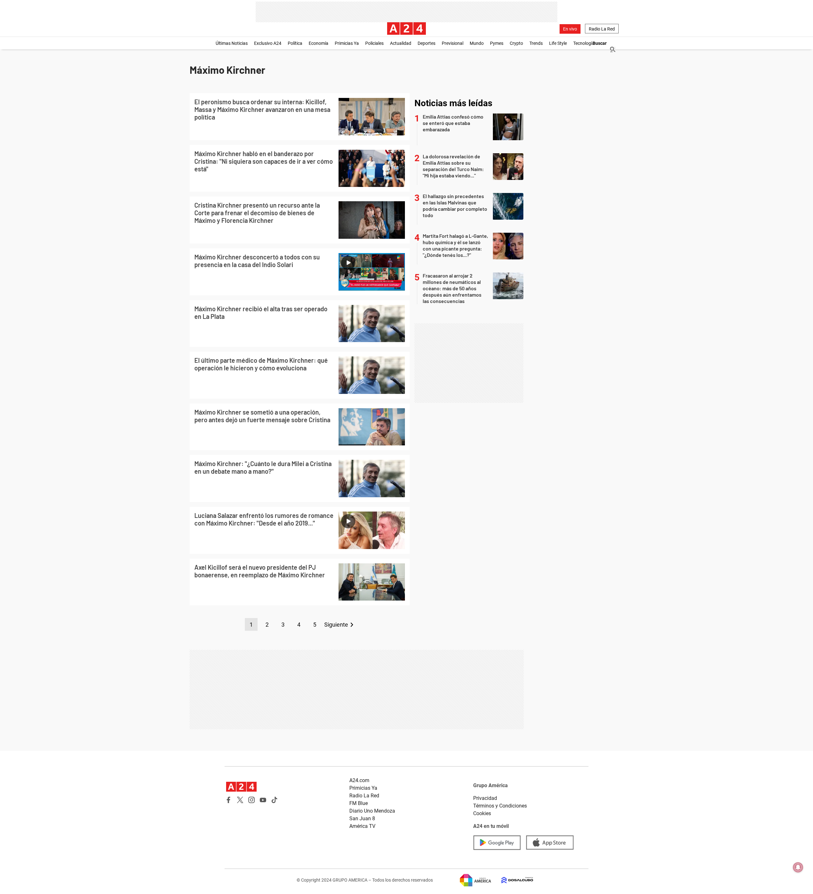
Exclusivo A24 (267, 43)
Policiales (374, 43)
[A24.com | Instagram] (251, 800)
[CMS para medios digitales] (512, 880)
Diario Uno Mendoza (372, 811)
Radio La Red (602, 28)
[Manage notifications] (798, 867)
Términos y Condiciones (500, 806)
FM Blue (358, 803)
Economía (318, 43)
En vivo (570, 28)
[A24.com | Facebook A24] (228, 800)
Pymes (496, 43)
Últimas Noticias (232, 43)
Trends (536, 43)
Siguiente (336, 624)
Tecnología (584, 43)
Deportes (426, 43)
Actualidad (400, 43)
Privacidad (485, 798)
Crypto (516, 43)
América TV (362, 826)
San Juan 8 (362, 818)
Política (295, 43)
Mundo (477, 43)
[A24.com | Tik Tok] (274, 800)
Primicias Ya (347, 43)
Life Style (558, 43)
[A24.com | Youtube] (263, 800)
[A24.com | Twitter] (240, 800)
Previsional (452, 43)
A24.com (359, 780)
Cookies (482, 813)
